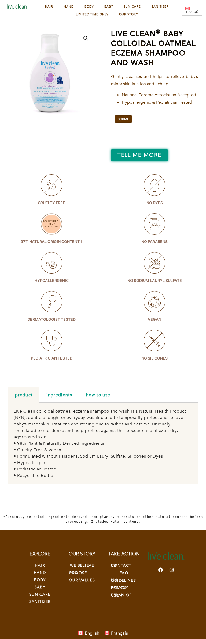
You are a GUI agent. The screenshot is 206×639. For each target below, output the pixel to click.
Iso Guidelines (123, 580)
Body (89, 7)
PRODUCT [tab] (23, 395)
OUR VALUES (82, 580)
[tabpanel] (103, 443)
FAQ (124, 573)
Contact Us (121, 565)
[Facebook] (160, 570)
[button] (86, 38)
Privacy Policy (119, 588)
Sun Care (132, 7)
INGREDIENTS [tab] (59, 395)
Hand (69, 7)
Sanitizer (160, 7)
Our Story (128, 14)
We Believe (82, 565)
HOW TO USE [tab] (98, 395)
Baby (108, 7)
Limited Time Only (92, 14)
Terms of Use (121, 595)
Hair (49, 7)
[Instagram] (171, 570)
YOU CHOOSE (78, 573)
